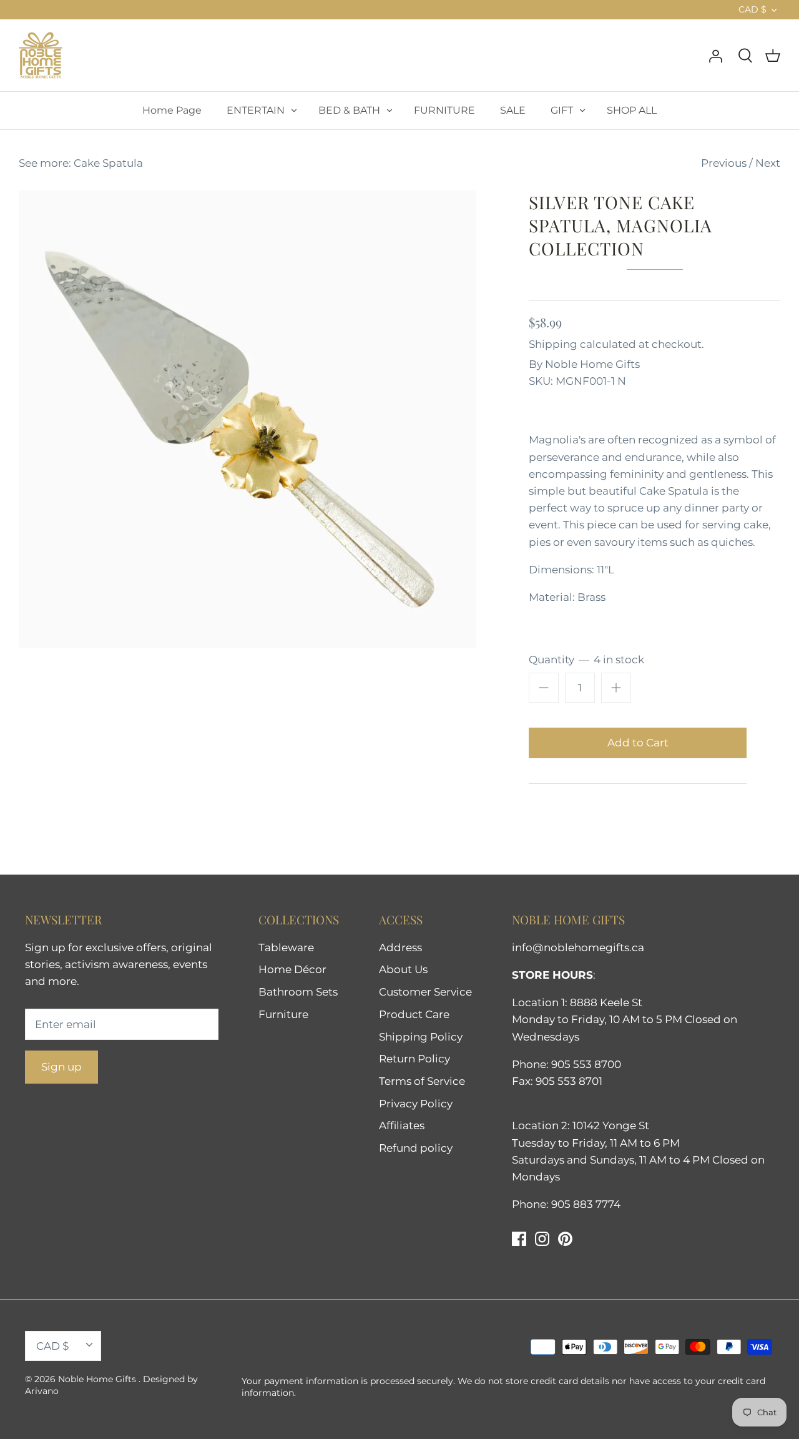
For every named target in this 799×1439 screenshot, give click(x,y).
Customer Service (425, 992)
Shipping (553, 344)
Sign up (61, 1067)
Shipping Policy (421, 1037)
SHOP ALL (632, 110)
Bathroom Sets (298, 992)
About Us (403, 969)
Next (767, 163)
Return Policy (414, 1058)
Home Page (172, 110)
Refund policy (416, 1148)
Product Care (414, 1014)
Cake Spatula (108, 163)
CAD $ (752, 9)
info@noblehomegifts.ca (578, 947)
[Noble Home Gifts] (40, 55)
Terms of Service (422, 1081)
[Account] (715, 55)
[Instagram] (542, 1239)
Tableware (286, 947)
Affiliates (401, 1125)
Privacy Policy (416, 1103)
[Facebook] (519, 1239)
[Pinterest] (565, 1239)
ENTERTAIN (256, 110)
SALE (513, 110)
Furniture (283, 1014)
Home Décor (292, 969)
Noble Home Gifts (592, 364)
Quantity (586, 659)
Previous (724, 163)
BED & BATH (349, 110)
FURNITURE (444, 110)
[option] (247, 419)
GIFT (562, 110)
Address (400, 947)
